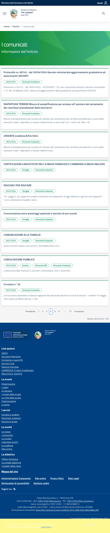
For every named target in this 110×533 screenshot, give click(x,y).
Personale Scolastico (31, 81)
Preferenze (89, 525)
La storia (5, 404)
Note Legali (73, 478)
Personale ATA (41, 265)
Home (6, 26)
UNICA (4, 353)
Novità (16, 26)
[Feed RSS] (14, 489)
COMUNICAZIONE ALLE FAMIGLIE (22, 235)
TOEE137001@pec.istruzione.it (80, 500)
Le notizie (6, 431)
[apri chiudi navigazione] (4, 13)
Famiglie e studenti (10, 414)
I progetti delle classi (11, 466)
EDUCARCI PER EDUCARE (18, 185)
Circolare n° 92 (12, 284)
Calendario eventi (9, 442)
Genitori (25, 265)
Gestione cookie (41, 483)
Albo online (6, 449)
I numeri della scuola (11, 394)
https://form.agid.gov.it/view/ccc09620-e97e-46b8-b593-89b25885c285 (67, 509)
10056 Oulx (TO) (66, 497)
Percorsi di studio (9, 421)
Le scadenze (7, 445)
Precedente (30, 311)
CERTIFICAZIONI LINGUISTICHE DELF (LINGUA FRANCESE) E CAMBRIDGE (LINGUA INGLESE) (54, 164)
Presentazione (8, 384)
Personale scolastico (11, 418)
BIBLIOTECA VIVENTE (11, 373)
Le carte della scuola (11, 397)
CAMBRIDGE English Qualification (17, 370)
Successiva (79, 311)
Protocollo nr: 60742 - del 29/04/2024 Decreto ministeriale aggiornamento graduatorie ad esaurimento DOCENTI (54, 74)
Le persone (6, 391)
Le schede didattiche (11, 462)
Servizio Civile (7, 363)
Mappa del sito (9, 471)
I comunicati (7, 435)
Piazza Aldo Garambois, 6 (47, 497)
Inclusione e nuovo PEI (12, 360)
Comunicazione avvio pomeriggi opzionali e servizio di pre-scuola (40, 213)
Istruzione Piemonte (10, 356)
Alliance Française (10, 367)
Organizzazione (8, 401)
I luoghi (4, 387)
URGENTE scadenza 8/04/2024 (21, 136)
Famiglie (25, 169)
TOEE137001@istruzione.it (49, 500)
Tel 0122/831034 (24, 500)
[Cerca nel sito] (103, 14)
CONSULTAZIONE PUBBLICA (19, 259)
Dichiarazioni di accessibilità (15, 483)
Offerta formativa (9, 459)
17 (70, 311)
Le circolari (6, 438)
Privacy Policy (57, 478)
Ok (102, 525)
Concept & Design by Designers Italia (90, 518)
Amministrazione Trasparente (16, 478)
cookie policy (46, 527)
